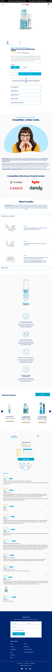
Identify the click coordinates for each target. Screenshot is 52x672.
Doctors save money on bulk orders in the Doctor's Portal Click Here (26, 81)
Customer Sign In (28, 649)
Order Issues (26, 646)
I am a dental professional (19, 630)
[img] (5, 488)
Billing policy (32, 663)
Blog (11, 652)
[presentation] (2, 411)
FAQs (11, 657)
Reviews (14, 436)
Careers (25, 643)
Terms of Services (26, 663)
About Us (12, 646)
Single (15, 67)
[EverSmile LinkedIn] (30, 669)
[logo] (25, 4)
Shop (11, 643)
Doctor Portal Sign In (29, 652)
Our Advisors (13, 649)
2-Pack (24, 67)
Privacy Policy (19, 663)
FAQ (38, 436)
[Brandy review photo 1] (6, 589)
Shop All (42, 394)
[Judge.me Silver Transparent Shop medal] (28, 465)
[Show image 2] (20, 42)
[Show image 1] (8, 42)
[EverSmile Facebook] (22, 669)
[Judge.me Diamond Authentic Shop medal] (22, 465)
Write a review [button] (26, 459)
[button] (14, 52)
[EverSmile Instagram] (26, 669)
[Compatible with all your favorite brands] (16, 182)
